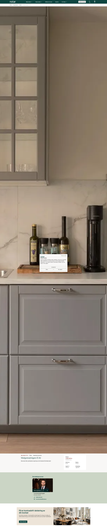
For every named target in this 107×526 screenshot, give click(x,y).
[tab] (13, 2)
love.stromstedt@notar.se (41, 499)
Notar (11, 4)
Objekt (20, 4)
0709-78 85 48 (39, 497)
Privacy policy (64, 255)
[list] (43, 498)
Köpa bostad (15, 4)
